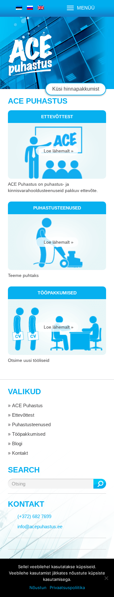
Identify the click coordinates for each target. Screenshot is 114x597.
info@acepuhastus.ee (39, 526)
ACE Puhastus (27, 405)
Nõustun (38, 587)
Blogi (17, 443)
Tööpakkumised (28, 434)
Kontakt (20, 453)
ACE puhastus (30, 55)
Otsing (99, 484)
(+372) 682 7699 (34, 516)
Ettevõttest (23, 415)
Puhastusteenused (31, 424)
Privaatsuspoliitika (67, 587)
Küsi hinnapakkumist (75, 89)
